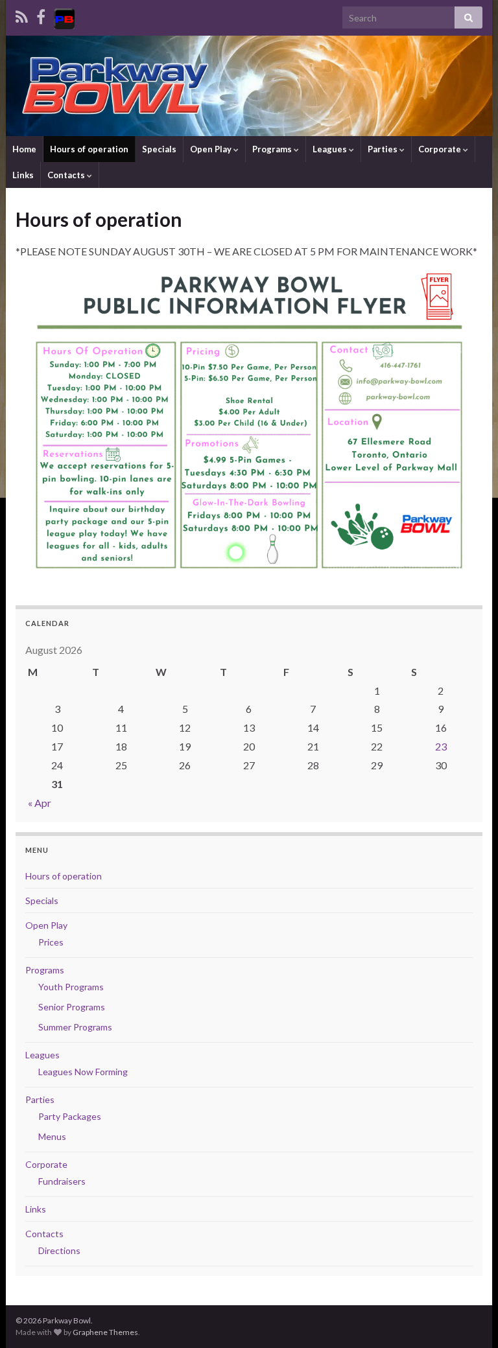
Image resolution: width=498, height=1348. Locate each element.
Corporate (440, 149)
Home (24, 149)
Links (23, 175)
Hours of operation (89, 149)
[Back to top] (469, 1319)
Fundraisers (62, 1181)
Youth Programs (71, 986)
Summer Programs (75, 1026)
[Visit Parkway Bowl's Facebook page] (40, 16)
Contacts (67, 175)
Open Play (211, 149)
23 (441, 746)
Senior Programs (71, 1006)
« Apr (39, 802)
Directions (59, 1250)
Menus (52, 1136)
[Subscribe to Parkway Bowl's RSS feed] (22, 16)
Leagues (331, 149)
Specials (159, 149)
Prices (51, 941)
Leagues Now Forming (83, 1071)
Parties (383, 149)
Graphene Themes (105, 1332)
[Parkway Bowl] (64, 16)
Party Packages (69, 1116)
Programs (273, 149)
